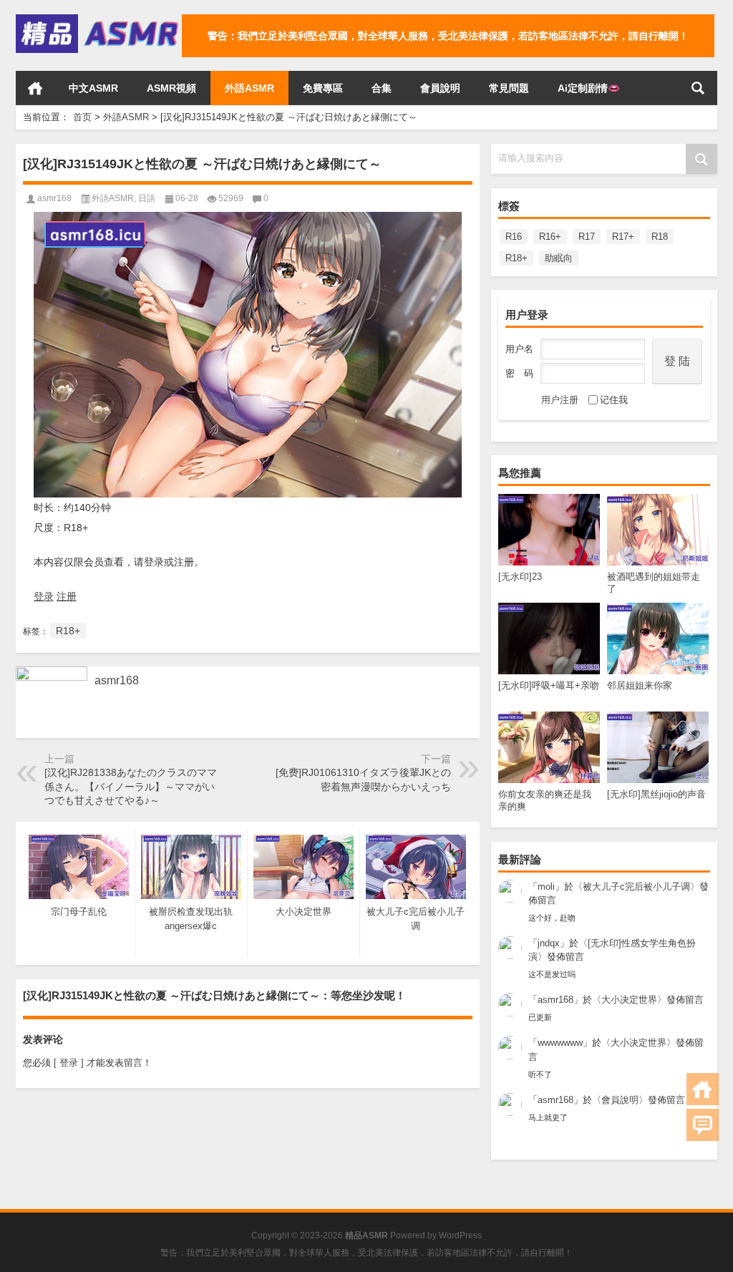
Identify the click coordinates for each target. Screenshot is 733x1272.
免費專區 (323, 88)
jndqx (549, 943)
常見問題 (509, 88)
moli (546, 886)
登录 (44, 596)
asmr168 (555, 999)
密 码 (519, 373)
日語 (146, 198)
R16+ (550, 236)
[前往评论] (702, 1125)
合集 (382, 88)
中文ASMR (93, 88)
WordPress (460, 1235)
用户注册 (559, 399)
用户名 (519, 349)
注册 (67, 596)
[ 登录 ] (69, 1062)
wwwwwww (560, 1042)
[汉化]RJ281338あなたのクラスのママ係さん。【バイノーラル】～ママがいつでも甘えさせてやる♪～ (130, 786)
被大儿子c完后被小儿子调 (636, 886)
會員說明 (440, 88)
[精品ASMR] (99, 19)
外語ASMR (249, 88)
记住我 (614, 399)
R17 (586, 236)
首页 (35, 88)
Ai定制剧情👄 (589, 88)
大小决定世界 (629, 999)
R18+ (516, 258)
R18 (659, 236)
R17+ (623, 236)
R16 (513, 236)
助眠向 (559, 258)
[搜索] (698, 88)
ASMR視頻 (171, 88)
